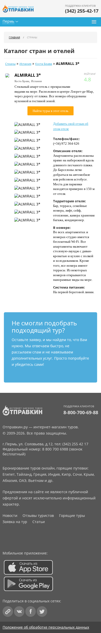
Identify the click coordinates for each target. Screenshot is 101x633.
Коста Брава (43, 64)
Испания (25, 64)
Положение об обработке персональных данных (46, 627)
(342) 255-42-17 (81, 11)
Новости (10, 515)
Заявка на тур (15, 521)
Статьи (38, 521)
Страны (10, 64)
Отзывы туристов (38, 515)
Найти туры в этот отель (50, 111)
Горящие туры (72, 515)
